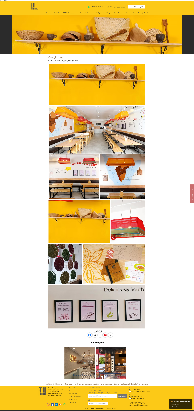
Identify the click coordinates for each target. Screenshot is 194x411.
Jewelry (69, 384)
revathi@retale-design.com (115, 7)
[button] (97, 84)
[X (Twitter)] (94, 335)
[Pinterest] (105, 335)
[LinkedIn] (100, 335)
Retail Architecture (139, 384)
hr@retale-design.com (137, 398)
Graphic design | (122, 384)
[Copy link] (110, 335)
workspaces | (107, 384)
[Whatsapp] (89, 7)
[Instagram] (48, 404)
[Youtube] (60, 404)
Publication (72, 402)
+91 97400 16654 (136, 397)
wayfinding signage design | (87, 384)
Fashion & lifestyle (53, 384)
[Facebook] (89, 335)
